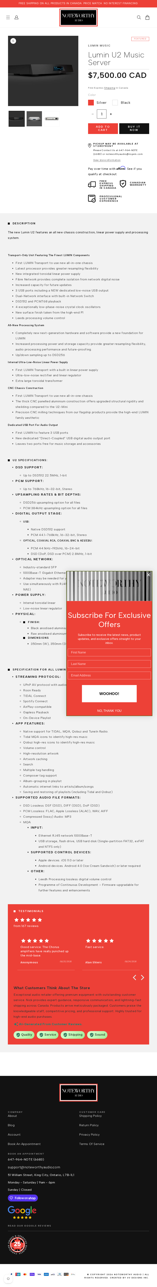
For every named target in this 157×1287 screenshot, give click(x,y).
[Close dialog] (149, 575)
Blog (11, 1125)
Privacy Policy (89, 1134)
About (12, 1116)
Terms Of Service (92, 1144)
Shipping (109, 88)
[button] (8, 17)
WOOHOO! (109, 694)
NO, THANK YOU (109, 710)
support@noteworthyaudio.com (34, 1167)
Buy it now (134, 128)
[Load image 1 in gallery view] (17, 119)
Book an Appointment (24, 1144)
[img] (78, 919)
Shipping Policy (90, 1116)
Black (126, 102)
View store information (107, 160)
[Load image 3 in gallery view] (52, 119)
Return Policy (89, 1125)
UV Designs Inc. (138, 1277)
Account (14, 1134)
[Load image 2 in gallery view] (34, 119)
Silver (102, 102)
